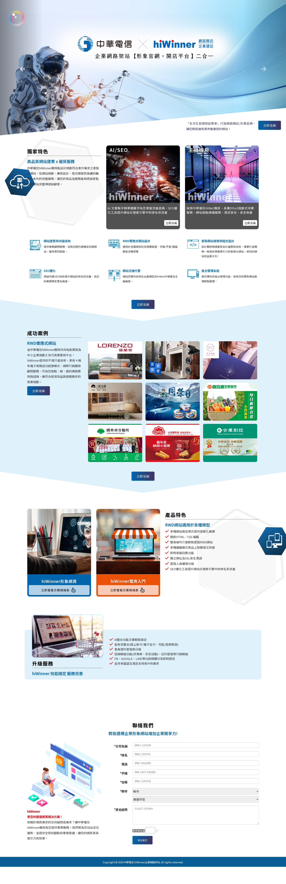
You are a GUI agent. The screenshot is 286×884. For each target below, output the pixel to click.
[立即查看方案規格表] (59, 541)
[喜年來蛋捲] (172, 443)
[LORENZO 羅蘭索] (115, 360)
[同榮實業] (172, 402)
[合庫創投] (230, 443)
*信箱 (123, 782)
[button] (21, 67)
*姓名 (123, 755)
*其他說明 (120, 809)
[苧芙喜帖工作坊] (230, 360)
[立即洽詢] (222, 174)
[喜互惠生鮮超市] (230, 402)
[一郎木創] (115, 402)
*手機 (123, 773)
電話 (124, 764)
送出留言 (142, 840)
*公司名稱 (120, 746)
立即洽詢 (269, 125)
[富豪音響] (172, 360)
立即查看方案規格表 (55, 590)
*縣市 (123, 791)
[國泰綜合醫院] (115, 443)
